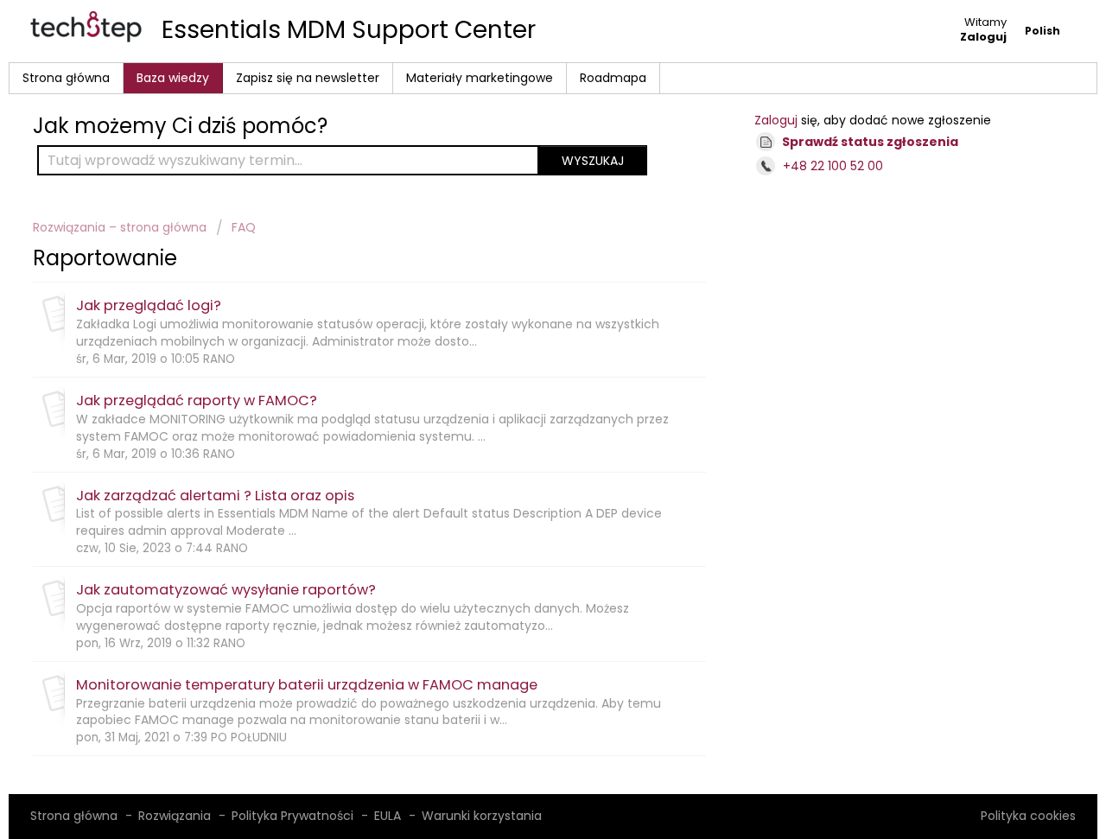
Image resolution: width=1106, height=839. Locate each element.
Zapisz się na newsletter (307, 77)
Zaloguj (776, 120)
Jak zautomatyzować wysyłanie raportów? (226, 590)
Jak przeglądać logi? (148, 305)
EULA (387, 815)
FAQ (244, 227)
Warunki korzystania (482, 815)
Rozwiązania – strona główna (121, 227)
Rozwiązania (174, 815)
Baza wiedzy (173, 77)
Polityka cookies (1028, 815)
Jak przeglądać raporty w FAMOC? (196, 400)
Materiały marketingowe (479, 77)
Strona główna (66, 77)
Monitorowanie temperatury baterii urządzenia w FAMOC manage (306, 685)
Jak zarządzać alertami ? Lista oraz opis (215, 495)
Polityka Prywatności (292, 815)
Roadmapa (613, 77)
